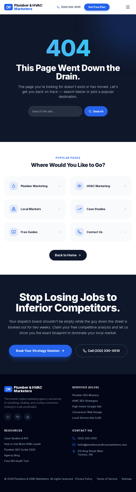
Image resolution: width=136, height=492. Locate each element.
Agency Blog (12, 455)
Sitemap (127, 478)
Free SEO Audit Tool (16, 460)
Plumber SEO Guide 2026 (19, 449)
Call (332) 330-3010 (104, 351)
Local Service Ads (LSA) (86, 417)
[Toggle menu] (128, 7)
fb (17, 417)
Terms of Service (107, 478)
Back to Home (65, 255)
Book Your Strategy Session (38, 351)
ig (28, 417)
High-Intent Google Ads (86, 406)
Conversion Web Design (87, 412)
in (8, 417)
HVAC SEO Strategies (85, 400)
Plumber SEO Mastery (85, 395)
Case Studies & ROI (16, 438)
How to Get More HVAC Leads (22, 443)
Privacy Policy (83, 478)
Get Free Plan (96, 6)
